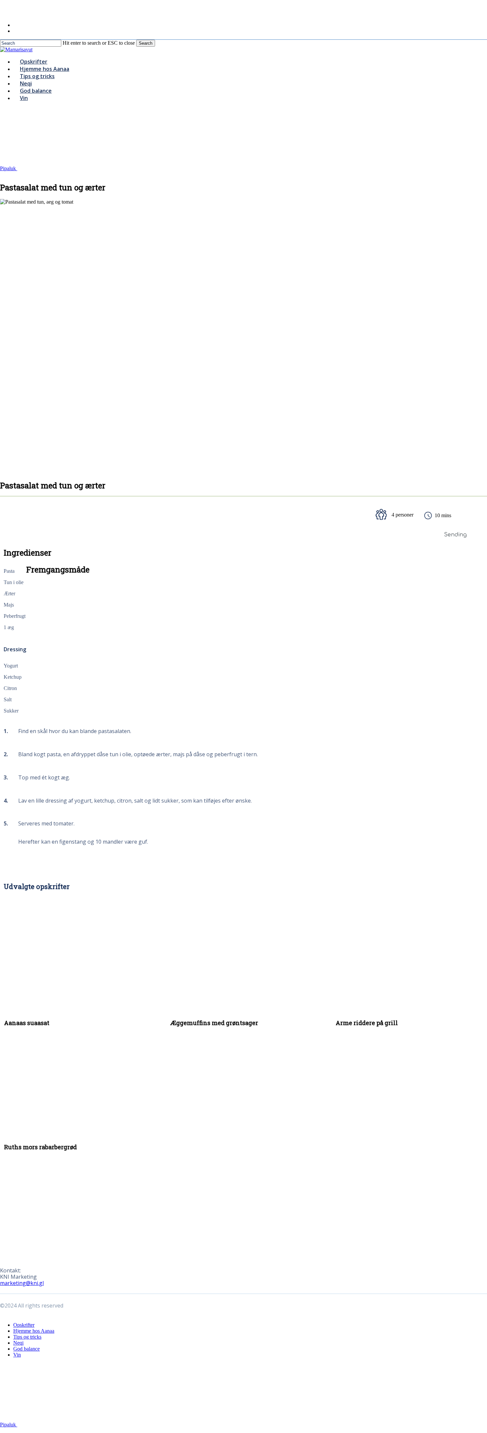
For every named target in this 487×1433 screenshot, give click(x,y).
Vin (17, 1355)
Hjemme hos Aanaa (33, 1331)
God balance (26, 1349)
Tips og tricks (27, 1337)
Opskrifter (23, 1325)
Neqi (18, 1343)
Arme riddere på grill (367, 1023)
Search (145, 43)
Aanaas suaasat (26, 1023)
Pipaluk (8, 168)
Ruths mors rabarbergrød (40, 1147)
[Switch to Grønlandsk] (16, 31)
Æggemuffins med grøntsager (214, 1023)
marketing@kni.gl (22, 1283)
